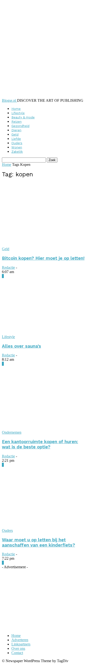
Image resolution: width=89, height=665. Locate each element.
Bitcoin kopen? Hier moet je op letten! (43, 258)
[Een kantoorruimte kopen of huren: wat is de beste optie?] (44, 428)
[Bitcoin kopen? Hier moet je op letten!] (44, 245)
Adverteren (19, 640)
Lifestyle (18, 113)
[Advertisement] (37, 599)
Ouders (16, 143)
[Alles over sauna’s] (44, 332)
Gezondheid (20, 126)
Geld (15, 134)
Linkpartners (20, 644)
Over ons (18, 648)
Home (16, 109)
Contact (17, 653)
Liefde (16, 139)
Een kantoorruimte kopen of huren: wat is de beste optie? (40, 444)
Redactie (8, 267)
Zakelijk (17, 151)
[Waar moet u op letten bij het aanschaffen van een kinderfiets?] (44, 526)
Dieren (16, 130)
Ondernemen (11, 432)
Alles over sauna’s (21, 346)
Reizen (16, 121)
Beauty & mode (23, 117)
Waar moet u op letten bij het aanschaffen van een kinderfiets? (38, 542)
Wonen (16, 147)
